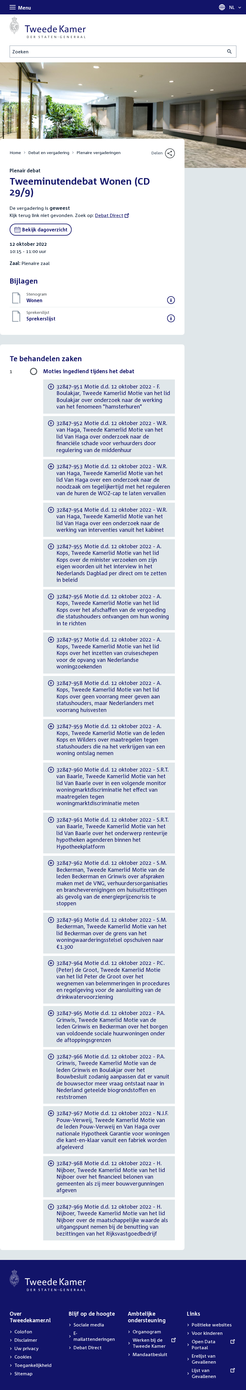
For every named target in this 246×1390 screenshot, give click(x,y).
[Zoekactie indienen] (229, 52)
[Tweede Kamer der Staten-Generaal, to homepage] (48, 27)
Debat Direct (109, 215)
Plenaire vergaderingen (98, 152)
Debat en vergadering (48, 152)
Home (15, 152)
